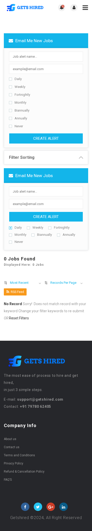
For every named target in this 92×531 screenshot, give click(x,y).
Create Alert (46, 138)
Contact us (11, 447)
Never (19, 126)
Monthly (20, 102)
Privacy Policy (13, 463)
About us (10, 439)
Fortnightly (22, 95)
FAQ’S (8, 479)
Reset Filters (19, 318)
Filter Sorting (21, 157)
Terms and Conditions (19, 455)
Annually (21, 118)
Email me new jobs (33, 40)
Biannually (22, 110)
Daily (18, 79)
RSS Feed (17, 292)
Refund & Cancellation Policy (24, 471)
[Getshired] (25, 8)
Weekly (20, 87)
